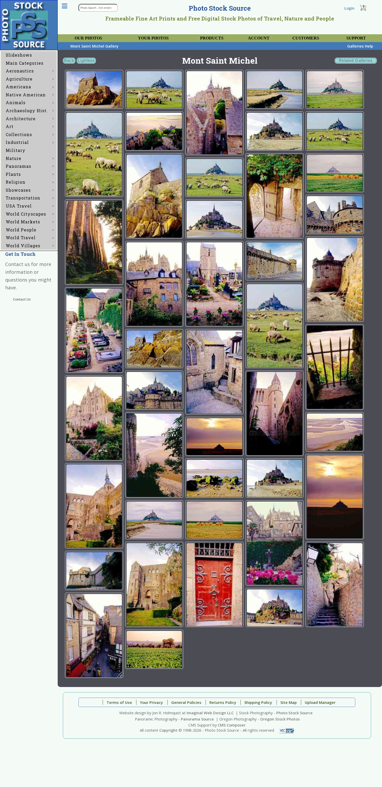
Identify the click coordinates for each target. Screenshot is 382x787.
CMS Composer (232, 725)
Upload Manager (320, 702)
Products (211, 38)
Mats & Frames (138, 35)
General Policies (186, 702)
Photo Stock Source (294, 712)
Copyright (168, 730)
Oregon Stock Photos (280, 719)
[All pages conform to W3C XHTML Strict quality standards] (286, 730)
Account (258, 38)
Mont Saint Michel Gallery (94, 46)
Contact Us (22, 299)
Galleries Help (360, 46)
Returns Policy (222, 702)
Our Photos (88, 38)
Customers (305, 38)
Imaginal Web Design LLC (210, 712)
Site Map (288, 702)
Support (356, 38)
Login (349, 8)
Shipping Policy (258, 702)
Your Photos (153, 38)
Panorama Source (197, 719)
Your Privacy (151, 702)
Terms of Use (119, 702)
